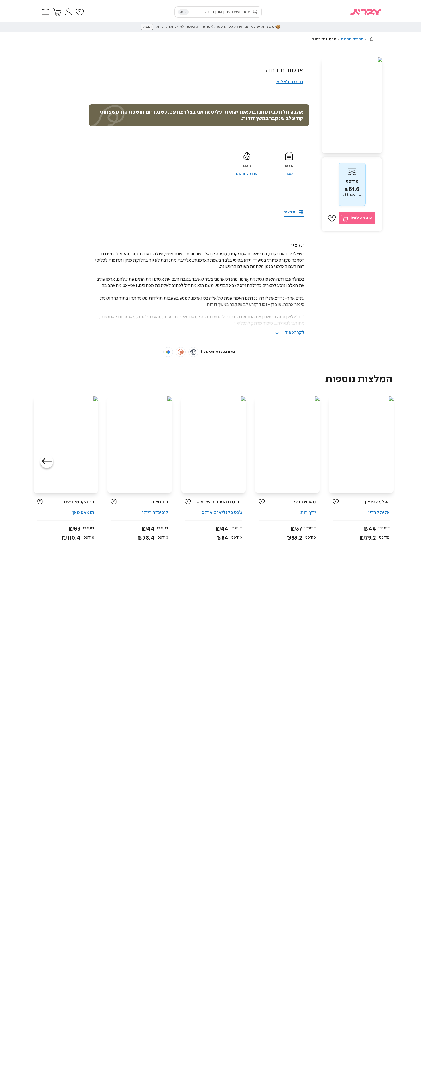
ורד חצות (159, 502)
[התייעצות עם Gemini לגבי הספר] (168, 352)
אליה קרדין (379, 512)
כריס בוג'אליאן (289, 82)
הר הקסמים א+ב (78, 502)
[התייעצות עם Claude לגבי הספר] (181, 352)
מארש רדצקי (303, 502)
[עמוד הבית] (371, 39)
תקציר (289, 212)
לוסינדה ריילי (155, 512)
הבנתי (147, 27)
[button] (45, 12)
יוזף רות (308, 512)
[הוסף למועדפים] (331, 218)
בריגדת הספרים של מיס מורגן (218, 502)
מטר (289, 173)
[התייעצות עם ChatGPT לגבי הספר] (193, 352)
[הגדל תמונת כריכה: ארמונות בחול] (352, 105)
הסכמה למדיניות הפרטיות (175, 27)
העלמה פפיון (377, 502)
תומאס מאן (83, 512)
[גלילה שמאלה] (46, 461)
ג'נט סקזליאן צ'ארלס (222, 512)
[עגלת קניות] (57, 12)
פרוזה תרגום (352, 39)
